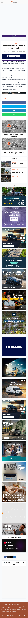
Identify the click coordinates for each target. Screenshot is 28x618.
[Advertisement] (14, 19)
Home (3, 615)
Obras (18, 162)
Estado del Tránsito (21, 615)
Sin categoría (14, 43)
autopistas (14, 162)
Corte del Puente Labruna (17, 163)
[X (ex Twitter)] (8, 557)
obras (4, 98)
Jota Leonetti (22, 51)
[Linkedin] (14, 557)
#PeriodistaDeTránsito (11, 615)
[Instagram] (11, 557)
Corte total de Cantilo (16, 178)
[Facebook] (5, 557)
